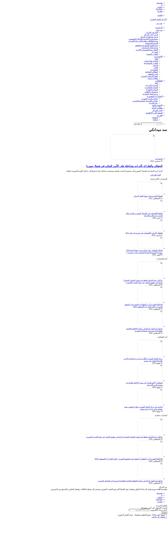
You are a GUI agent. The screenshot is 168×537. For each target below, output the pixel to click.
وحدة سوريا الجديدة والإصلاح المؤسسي (143, 39)
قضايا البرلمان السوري (149, 76)
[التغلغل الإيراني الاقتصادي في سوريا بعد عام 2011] (150, 231)
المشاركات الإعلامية (154, 113)
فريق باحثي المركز (151, 35)
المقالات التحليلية (151, 72)
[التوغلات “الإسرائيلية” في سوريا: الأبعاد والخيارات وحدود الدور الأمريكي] (150, 381)
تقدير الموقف (153, 74)
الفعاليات (159, 81)
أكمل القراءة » (155, 175)
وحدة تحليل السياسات (149, 48)
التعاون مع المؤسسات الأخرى (147, 50)
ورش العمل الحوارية (150, 94)
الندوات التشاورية (151, 87)
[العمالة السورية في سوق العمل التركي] (150, 194)
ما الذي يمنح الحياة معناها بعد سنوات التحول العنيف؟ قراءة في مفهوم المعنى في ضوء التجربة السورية (124, 437)
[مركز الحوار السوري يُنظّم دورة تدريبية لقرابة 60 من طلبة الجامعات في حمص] (150, 356)
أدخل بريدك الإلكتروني (159, 510)
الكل (156, 59)
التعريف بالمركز (152, 32)
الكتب (155, 68)
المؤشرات (154, 70)
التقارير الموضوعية (151, 63)
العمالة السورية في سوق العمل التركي (148, 196)
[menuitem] (160, 115)
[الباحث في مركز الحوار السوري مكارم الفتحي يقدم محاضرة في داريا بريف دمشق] (150, 405)
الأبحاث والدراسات (151, 61)
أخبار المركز (157, 110)
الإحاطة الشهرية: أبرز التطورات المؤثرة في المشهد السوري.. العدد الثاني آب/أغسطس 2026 (129, 459)
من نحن (159, 30)
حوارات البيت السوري (149, 99)
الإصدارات (158, 56)
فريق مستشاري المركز (149, 37)
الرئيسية (159, 27)
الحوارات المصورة (155, 96)
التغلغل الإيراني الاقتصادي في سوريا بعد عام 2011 (144, 233)
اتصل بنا (155, 52)
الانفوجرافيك (157, 105)
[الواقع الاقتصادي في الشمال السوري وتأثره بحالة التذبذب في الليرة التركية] (150, 211)
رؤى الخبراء (153, 103)
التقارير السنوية (152, 54)
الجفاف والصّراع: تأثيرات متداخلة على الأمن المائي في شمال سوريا (124, 166)
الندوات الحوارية (152, 90)
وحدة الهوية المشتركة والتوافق (146, 45)
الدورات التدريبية (151, 85)
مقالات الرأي (157, 108)
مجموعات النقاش (151, 92)
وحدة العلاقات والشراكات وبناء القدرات (143, 41)
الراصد (155, 65)
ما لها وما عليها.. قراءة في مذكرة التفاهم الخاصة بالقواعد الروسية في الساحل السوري (130, 481)
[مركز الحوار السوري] (158, 19)
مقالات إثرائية (153, 78)
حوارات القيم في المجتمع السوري (145, 101)
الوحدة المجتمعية (151, 43)
